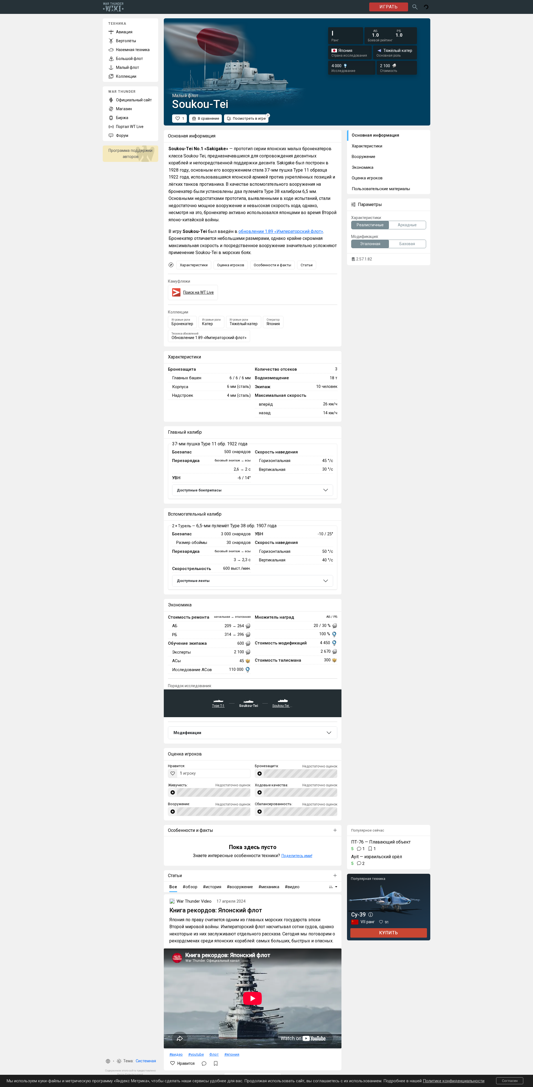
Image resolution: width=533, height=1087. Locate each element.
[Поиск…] (415, 6)
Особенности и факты (272, 265)
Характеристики (194, 265)
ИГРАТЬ (388, 6)
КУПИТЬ (388, 932)
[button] (108, 1061)
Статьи (307, 265)
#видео (176, 1054)
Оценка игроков (230, 265)
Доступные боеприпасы (199, 490)
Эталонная (370, 244)
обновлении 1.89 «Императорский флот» (280, 231)
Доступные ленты (193, 581)
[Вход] (426, 6)
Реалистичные (370, 225)
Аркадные (407, 225)
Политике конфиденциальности (453, 1080)
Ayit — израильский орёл (376, 856)
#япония (231, 1054)
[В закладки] (216, 1063)
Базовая (407, 244)
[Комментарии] (204, 1063)
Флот (214, 1054)
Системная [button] (146, 1061)
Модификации (187, 732)
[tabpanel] (252, 471)
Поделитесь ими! (296, 855)
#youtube (196, 1054)
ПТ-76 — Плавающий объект (381, 842)
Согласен (510, 1081)
